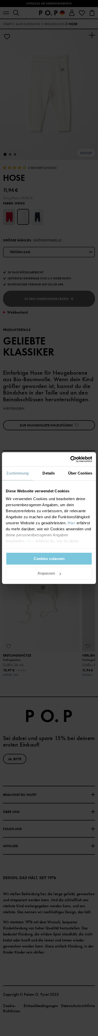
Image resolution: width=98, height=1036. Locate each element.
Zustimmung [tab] (17, 473)
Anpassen (46, 573)
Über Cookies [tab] (80, 473)
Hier (71, 523)
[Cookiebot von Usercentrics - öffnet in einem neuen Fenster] (70, 459)
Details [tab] (48, 473)
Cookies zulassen (49, 558)
